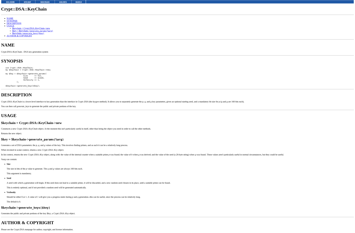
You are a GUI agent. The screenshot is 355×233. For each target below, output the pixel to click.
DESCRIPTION (14, 23)
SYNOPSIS (12, 21)
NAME (10, 18)
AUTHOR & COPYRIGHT (19, 36)
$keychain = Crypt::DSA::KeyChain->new (31, 28)
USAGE (10, 26)
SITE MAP (27, 2)
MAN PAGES (45, 2)
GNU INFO (63, 2)
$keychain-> (28, 33)
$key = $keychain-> (32, 31)
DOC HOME (10, 2)
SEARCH (78, 2)
